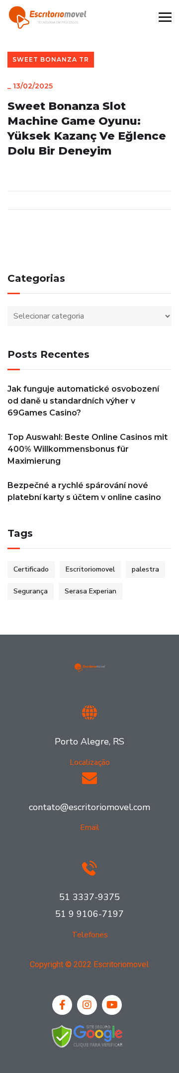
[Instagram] (87, 1005)
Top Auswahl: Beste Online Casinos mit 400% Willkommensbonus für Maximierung (87, 449)
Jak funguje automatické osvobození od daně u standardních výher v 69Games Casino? (83, 400)
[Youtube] (112, 1005)
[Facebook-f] (62, 1005)
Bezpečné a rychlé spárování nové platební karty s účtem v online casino (84, 491)
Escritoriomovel (90, 569)
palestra (145, 569)
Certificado (31, 569)
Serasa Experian (90, 591)
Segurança (30, 591)
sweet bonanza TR (50, 59)
